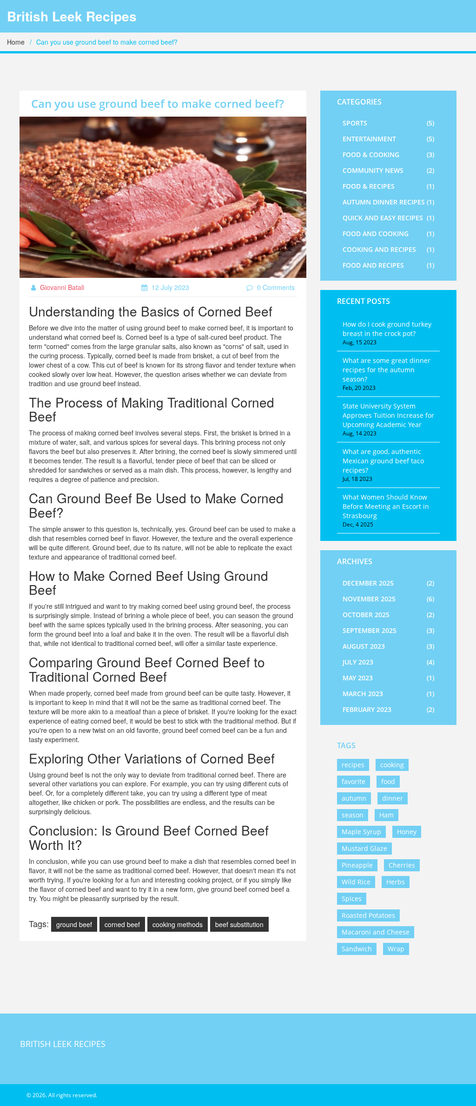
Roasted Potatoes (368, 915)
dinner (392, 798)
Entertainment (388, 138)
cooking (392, 764)
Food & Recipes (388, 186)
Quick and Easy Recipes (388, 217)
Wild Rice (356, 881)
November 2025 (388, 598)
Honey (406, 831)
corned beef (122, 924)
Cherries (402, 865)
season (353, 814)
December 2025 (388, 583)
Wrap (396, 948)
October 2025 (388, 614)
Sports (388, 122)
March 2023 (388, 693)
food (388, 781)
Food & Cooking (388, 154)
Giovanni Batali (61, 287)
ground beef (74, 924)
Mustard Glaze (364, 848)
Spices (352, 898)
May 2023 (388, 677)
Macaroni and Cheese (376, 932)
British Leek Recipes (72, 16)
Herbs (395, 881)
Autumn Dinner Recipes (388, 202)
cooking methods (177, 924)
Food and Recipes (388, 265)
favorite (353, 781)
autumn (354, 798)
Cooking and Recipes (388, 249)
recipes (353, 764)
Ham (386, 814)
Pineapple (357, 865)
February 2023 (388, 709)
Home (16, 41)
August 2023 (388, 646)
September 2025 (388, 630)
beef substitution (239, 924)
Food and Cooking (388, 233)
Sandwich (357, 948)
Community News (388, 170)
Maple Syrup (361, 831)
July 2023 (388, 662)
